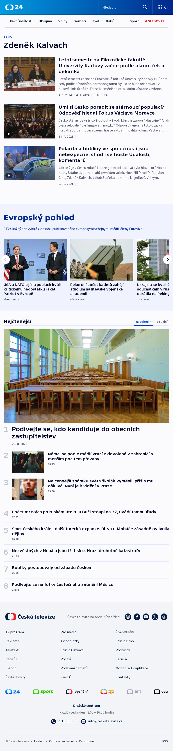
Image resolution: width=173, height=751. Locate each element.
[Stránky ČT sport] (43, 691)
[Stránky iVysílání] (77, 691)
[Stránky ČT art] (134, 691)
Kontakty (123, 677)
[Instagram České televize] (128, 616)
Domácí (80, 21)
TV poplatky (70, 641)
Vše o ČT (67, 677)
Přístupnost (87, 741)
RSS (165, 741)
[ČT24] (14, 7)
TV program (14, 632)
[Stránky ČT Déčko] (107, 691)
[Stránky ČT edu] (161, 691)
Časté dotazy (15, 677)
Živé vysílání (125, 632)
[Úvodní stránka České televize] (30, 616)
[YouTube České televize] (146, 616)
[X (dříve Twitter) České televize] (155, 616)
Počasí (66, 659)
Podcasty (123, 650)
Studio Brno (125, 641)
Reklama (12, 641)
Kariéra (121, 659)
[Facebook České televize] (137, 616)
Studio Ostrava (72, 650)
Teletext (12, 650)
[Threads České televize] (164, 616)
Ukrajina (45, 21)
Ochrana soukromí (61, 741)
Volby (62, 21)
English (39, 741)
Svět (96, 21)
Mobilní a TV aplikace (132, 668)
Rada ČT (11, 659)
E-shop (10, 668)
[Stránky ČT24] (12, 691)
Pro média (68, 632)
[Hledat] (145, 7)
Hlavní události (20, 21)
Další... (111, 21)
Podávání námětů (74, 668)
